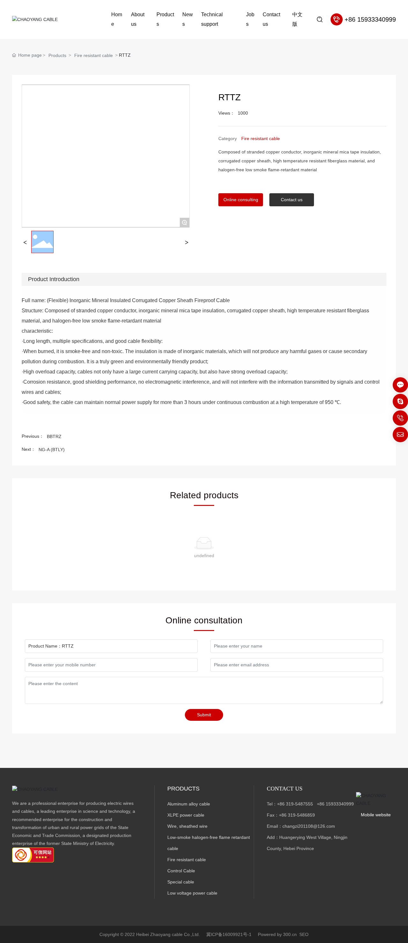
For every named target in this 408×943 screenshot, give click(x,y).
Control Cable (181, 870)
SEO (304, 934)
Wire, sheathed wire (187, 826)
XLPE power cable (185, 815)
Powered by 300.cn (277, 934)
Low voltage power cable (192, 893)
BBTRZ (54, 436)
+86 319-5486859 (297, 815)
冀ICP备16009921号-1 (228, 934)
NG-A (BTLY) (52, 449)
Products (57, 55)
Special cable (180, 881)
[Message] (400, 385)
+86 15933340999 (335, 803)
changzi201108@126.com (308, 826)
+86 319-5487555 (295, 803)
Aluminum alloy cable (188, 803)
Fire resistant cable (93, 55)
